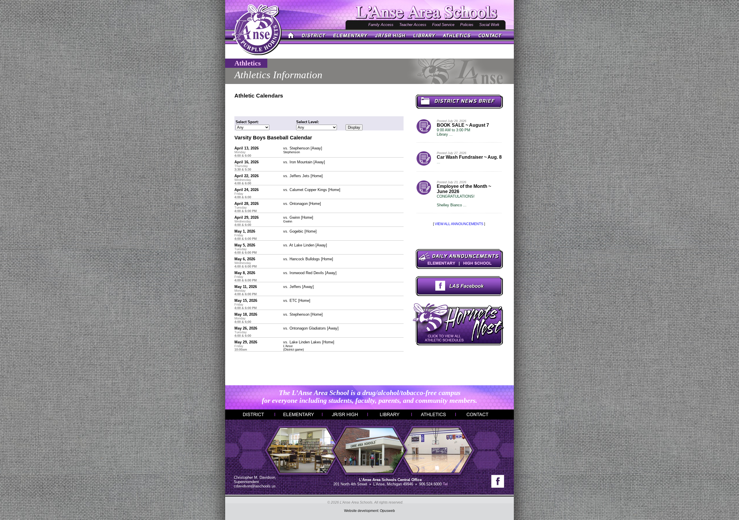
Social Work (489, 25)
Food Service (443, 25)
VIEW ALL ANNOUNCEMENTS (459, 224)
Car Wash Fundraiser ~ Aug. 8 (469, 157)
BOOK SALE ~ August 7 (463, 125)
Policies (466, 25)
